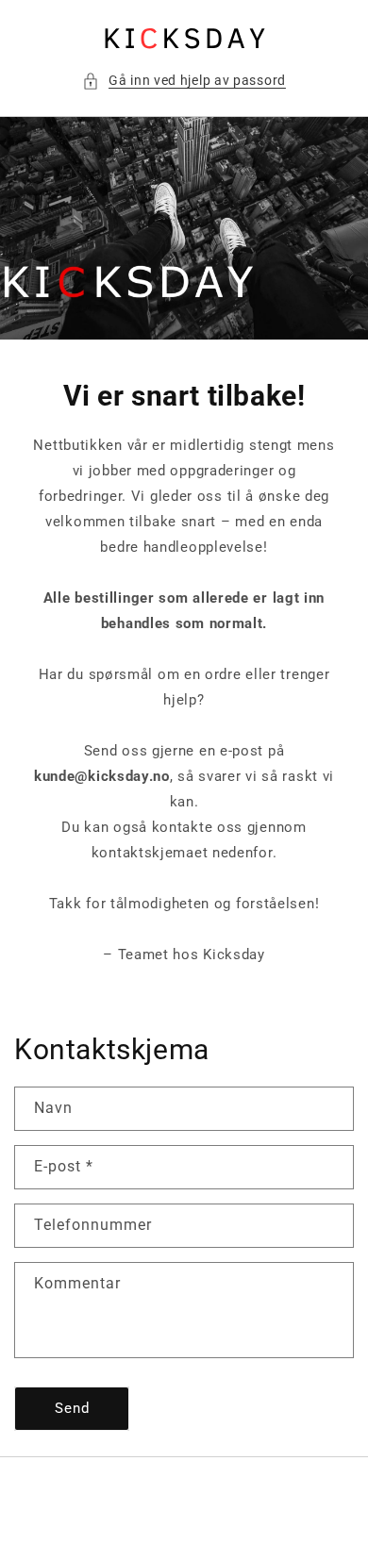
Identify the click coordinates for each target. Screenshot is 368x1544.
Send (72, 1408)
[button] (184, 80)
